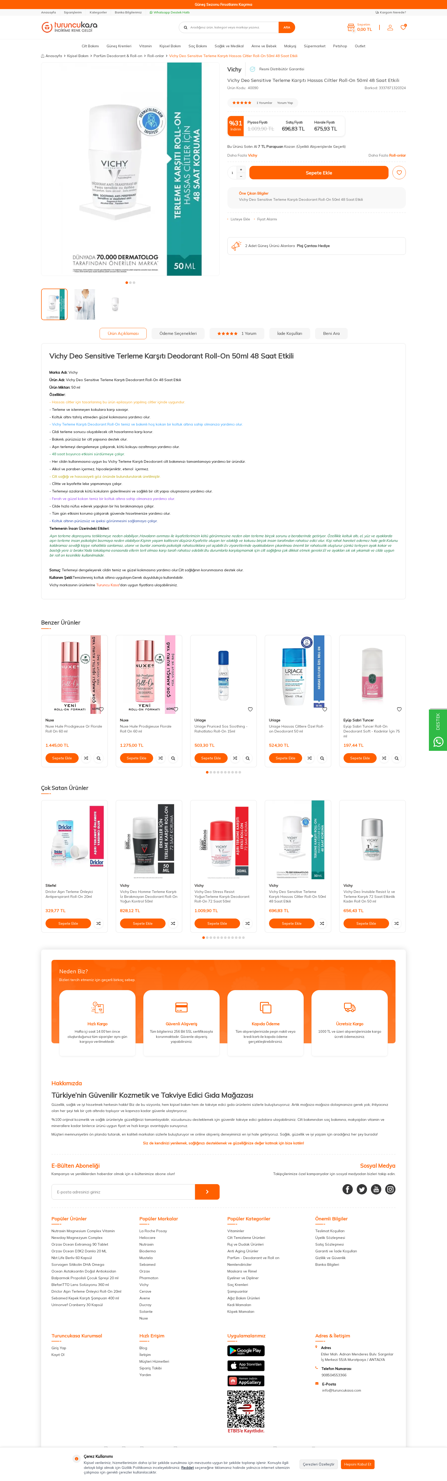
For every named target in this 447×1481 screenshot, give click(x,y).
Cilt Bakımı (90, 46)
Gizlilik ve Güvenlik (330, 1257)
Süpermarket (314, 46)
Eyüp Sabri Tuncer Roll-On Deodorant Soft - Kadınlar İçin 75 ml (372, 731)
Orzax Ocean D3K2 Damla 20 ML (79, 1251)
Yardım (145, 1374)
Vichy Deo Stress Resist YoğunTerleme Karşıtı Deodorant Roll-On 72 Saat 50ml (222, 896)
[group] (130, 169)
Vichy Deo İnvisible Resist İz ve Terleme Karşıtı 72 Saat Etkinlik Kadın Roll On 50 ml (369, 896)
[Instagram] (390, 1189)
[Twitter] (362, 1189)
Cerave (145, 1291)
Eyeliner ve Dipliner (243, 1278)
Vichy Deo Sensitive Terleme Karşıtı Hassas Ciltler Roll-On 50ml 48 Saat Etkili (297, 896)
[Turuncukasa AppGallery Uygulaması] (246, 1385)
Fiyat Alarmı (267, 219)
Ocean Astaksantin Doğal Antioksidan (83, 1271)
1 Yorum (248, 333)
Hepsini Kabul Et (357, 1464)
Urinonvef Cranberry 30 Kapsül (77, 1304)
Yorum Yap (285, 103)
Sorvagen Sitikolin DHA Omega (77, 1264)
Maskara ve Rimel (242, 1271)
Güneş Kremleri (119, 46)
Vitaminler (235, 1231)
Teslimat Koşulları (330, 1231)
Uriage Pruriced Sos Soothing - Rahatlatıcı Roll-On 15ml (221, 729)
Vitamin (145, 46)
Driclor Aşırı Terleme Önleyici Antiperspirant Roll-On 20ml (69, 894)
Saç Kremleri (237, 1284)
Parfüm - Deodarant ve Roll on (253, 1257)
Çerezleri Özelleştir (318, 1464)
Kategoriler (98, 12)
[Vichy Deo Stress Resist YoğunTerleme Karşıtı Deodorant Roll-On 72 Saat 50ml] (223, 839)
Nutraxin (146, 1244)
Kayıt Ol (57, 1354)
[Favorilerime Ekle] (101, 709)
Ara (287, 27)
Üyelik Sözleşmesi (330, 1237)
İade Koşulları (289, 333)
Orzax (144, 1271)
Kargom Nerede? (393, 12)
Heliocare (147, 1237)
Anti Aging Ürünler (242, 1251)
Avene (144, 1298)
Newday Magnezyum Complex (76, 1237)
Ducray (145, 1304)
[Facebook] (347, 1189)
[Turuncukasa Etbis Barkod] (246, 1432)
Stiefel (51, 885)
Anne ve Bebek (264, 46)
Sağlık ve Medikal (229, 46)
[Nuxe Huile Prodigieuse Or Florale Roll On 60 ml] (74, 674)
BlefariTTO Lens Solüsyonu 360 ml (80, 1284)
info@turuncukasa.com (341, 1390)
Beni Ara (331, 333)
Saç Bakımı (198, 46)
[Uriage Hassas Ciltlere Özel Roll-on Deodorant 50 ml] (298, 674)
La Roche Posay (153, 1231)
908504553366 (334, 1375)
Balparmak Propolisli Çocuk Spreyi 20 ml (84, 1278)
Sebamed (147, 1264)
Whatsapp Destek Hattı (172, 12)
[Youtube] (376, 1189)
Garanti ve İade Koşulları (336, 1251)
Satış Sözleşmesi (329, 1244)
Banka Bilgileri (327, 1264)
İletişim (145, 1354)
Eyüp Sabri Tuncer (359, 720)
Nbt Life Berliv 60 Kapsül (71, 1257)
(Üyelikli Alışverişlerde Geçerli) (321, 146)
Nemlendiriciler (239, 1264)
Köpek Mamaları (240, 1311)
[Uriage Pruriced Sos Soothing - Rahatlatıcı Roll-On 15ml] (223, 674)
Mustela (146, 1257)
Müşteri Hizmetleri (154, 1361)
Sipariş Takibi (150, 1368)
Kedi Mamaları (239, 1304)
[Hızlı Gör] (98, 758)
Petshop (340, 46)
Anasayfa (48, 12)
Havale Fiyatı (324, 122)
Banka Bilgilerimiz (128, 12)
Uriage (200, 720)
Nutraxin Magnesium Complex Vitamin (83, 1231)
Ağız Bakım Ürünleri (243, 1298)
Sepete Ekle (319, 173)
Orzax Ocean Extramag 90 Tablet (79, 1244)
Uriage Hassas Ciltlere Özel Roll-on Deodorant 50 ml (296, 729)
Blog (143, 1348)
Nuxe (50, 720)
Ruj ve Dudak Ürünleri (245, 1244)
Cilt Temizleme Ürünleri (246, 1237)
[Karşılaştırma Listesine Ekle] (86, 758)
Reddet (187, 1467)
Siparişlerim (73, 12)
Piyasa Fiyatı (257, 122)
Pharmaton (148, 1278)
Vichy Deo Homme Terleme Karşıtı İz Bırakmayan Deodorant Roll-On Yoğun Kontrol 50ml (148, 896)
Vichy (234, 69)
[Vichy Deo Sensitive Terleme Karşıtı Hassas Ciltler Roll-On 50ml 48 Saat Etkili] (298, 839)
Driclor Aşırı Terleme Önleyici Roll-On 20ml (86, 1291)
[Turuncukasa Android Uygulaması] (246, 1355)
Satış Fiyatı (294, 122)
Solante (146, 1311)
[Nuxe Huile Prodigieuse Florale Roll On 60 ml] (149, 674)
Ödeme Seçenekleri (178, 333)
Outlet (360, 46)
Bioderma (147, 1251)
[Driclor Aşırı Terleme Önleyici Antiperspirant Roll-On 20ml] (74, 839)
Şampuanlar (237, 1291)
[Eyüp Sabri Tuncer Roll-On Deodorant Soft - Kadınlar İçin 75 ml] (372, 674)
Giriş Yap (58, 1348)
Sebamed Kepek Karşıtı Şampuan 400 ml (85, 1298)
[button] (126, 282)
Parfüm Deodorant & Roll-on (118, 55)
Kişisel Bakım (170, 46)
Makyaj (290, 46)
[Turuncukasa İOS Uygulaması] (246, 1370)
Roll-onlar (155, 55)
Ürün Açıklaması (123, 333)
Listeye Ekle (240, 219)
